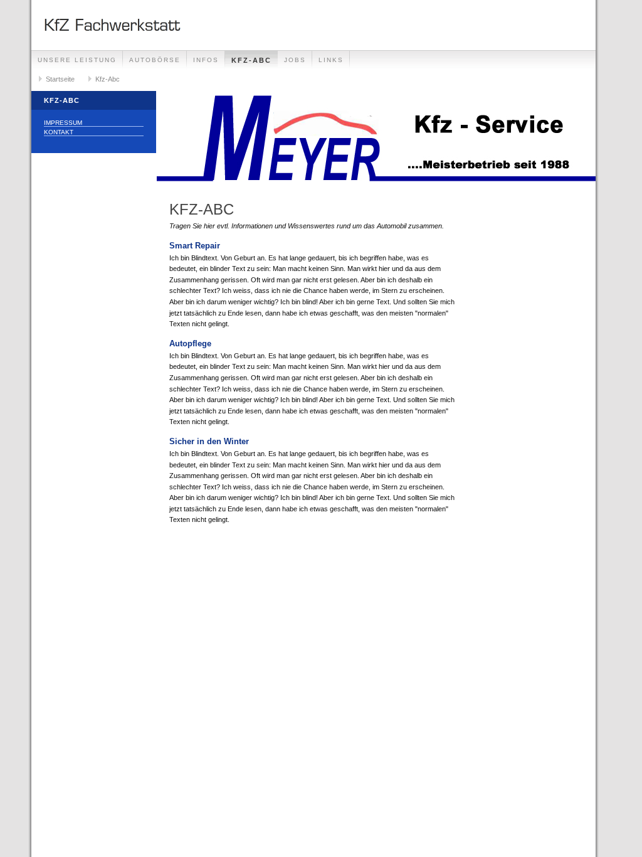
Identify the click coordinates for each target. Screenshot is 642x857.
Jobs (295, 59)
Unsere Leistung (77, 59)
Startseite (60, 79)
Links (331, 59)
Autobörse (155, 59)
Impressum (63, 122)
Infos (206, 59)
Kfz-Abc (251, 60)
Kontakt (58, 132)
